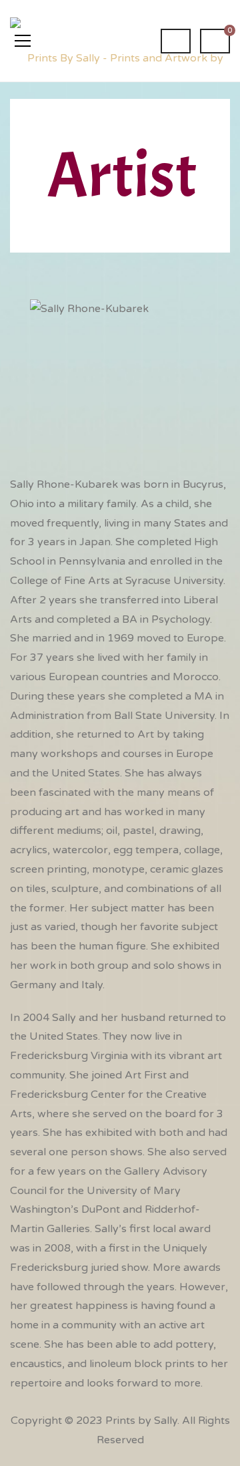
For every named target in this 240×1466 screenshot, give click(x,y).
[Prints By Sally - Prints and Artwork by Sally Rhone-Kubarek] (120, 40)
